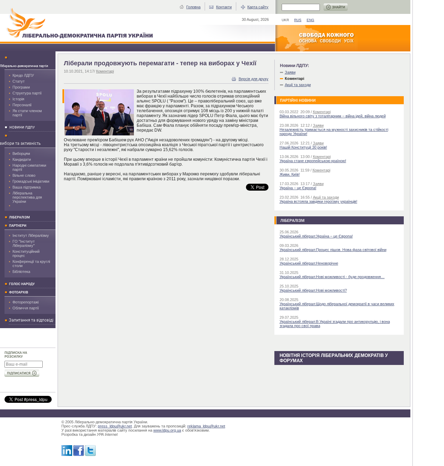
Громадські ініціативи (30, 181)
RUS (297, 20)
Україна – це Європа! (298, 188)
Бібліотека (21, 271)
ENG (310, 20)
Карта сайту (257, 7)
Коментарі (105, 71)
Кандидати (21, 159)
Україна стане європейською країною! (313, 161)
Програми (21, 87)
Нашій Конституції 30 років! (303, 147)
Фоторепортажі (25, 302)
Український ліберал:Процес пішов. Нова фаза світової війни (333, 250)
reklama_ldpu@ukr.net (206, 426)
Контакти (224, 7)
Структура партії (27, 93)
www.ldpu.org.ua (167, 430)
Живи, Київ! (290, 174)
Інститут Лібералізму (30, 235)
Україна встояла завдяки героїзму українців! (318, 201)
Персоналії (22, 105)
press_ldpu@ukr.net (115, 426)
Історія (18, 99)
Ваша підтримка (26, 187)
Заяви (290, 72)
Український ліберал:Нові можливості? (313, 290)
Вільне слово (23, 175)
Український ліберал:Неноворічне (309, 263)
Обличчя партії (25, 308)
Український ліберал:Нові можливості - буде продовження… (332, 277)
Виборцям (21, 153)
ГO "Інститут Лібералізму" (23, 243)
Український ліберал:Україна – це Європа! (316, 236)
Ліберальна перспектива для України (27, 197)
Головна (193, 7)
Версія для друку (253, 79)
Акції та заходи (298, 85)
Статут (18, 81)
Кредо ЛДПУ (23, 75)
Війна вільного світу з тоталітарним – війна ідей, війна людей (333, 116)
